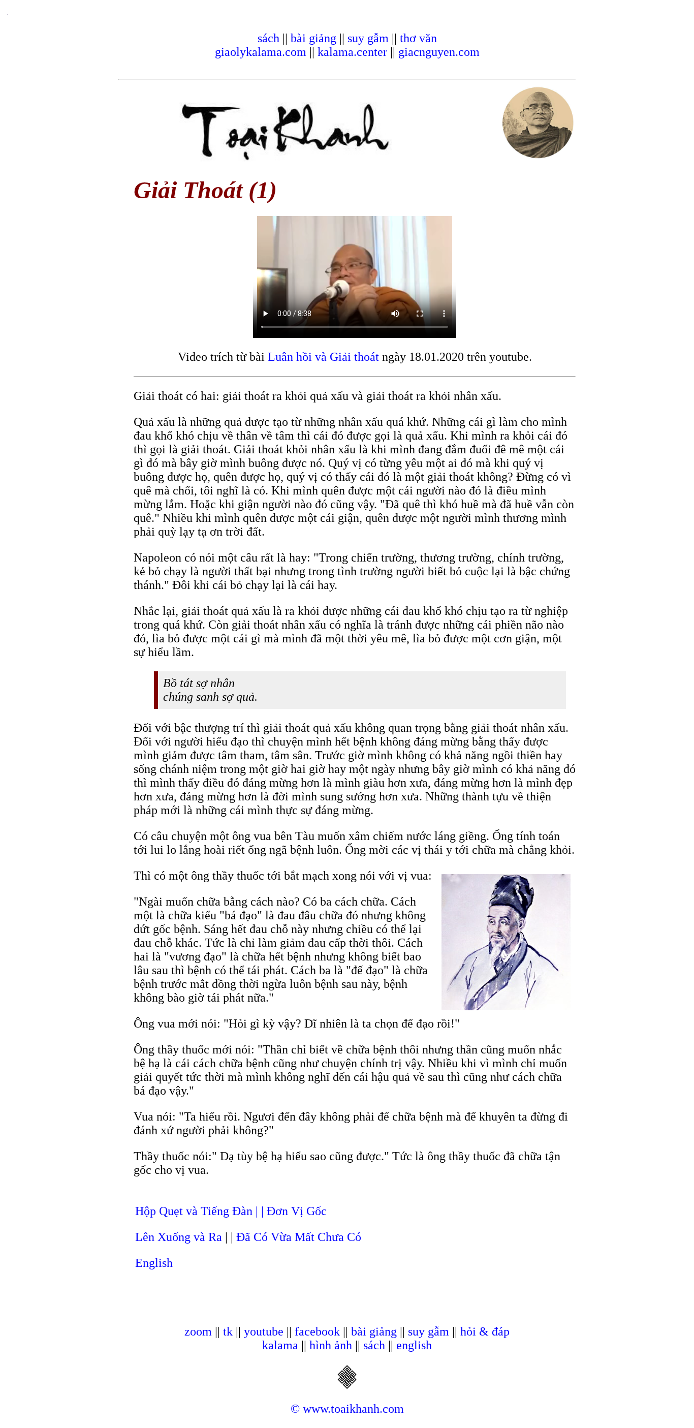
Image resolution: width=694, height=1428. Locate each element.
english (414, 1345)
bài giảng (313, 38)
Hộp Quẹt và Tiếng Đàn (195, 1211)
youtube (263, 1331)
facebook (317, 1331)
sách (268, 38)
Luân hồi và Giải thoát (323, 356)
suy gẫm (368, 38)
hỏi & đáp (485, 1331)
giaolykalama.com (260, 51)
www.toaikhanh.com (353, 1408)
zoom (198, 1331)
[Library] (347, 1385)
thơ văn (418, 38)
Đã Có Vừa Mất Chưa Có (298, 1237)
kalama (280, 1345)
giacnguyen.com (439, 51)
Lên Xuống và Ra (178, 1237)
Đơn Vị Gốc (297, 1211)
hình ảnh (330, 1345)
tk (228, 1331)
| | (261, 1211)
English (154, 1262)
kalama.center (352, 51)
